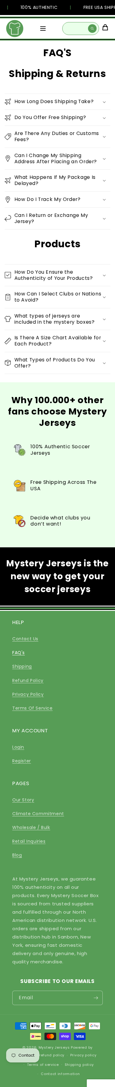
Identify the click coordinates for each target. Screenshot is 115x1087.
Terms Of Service (32, 708)
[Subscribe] (95, 998)
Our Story (23, 800)
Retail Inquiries (29, 841)
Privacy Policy (28, 694)
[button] (57, 102)
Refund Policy (28, 680)
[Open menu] (43, 28)
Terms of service (43, 1064)
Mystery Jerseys (54, 1047)
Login (18, 747)
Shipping (22, 666)
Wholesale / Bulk (31, 827)
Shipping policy (79, 1064)
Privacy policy (83, 1055)
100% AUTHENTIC (37, 7)
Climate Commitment (38, 814)
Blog (17, 855)
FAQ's (18, 653)
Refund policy (51, 1055)
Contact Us (25, 639)
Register (21, 761)
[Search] (92, 28)
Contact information (60, 1073)
